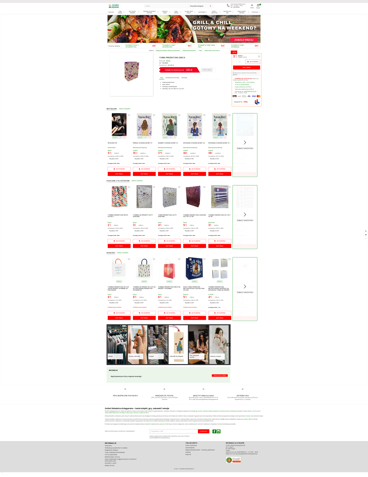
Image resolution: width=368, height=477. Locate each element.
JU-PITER (210, 294)
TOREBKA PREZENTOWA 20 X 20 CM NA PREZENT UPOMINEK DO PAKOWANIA (118, 288)
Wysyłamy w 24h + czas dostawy (245, 82)
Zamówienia (189, 448)
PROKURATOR (112, 143)
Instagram (219, 431)
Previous (109, 28)
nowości (248, 416)
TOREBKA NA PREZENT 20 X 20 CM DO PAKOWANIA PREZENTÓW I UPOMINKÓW (144, 288)
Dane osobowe (191, 445)
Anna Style (211, 222)
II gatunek (153, 424)
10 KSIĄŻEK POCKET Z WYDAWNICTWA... (132, 46)
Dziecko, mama (215, 356)
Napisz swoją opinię (220, 375)
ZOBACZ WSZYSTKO (245, 148)
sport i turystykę (119, 412)
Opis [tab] (161, 77)
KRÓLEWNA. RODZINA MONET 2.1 (219, 143)
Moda (110, 356)
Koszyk (258, 8)
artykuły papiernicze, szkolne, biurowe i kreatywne (222, 411)
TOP (124, 137)
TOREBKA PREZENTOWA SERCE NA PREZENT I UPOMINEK (169, 287)
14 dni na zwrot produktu (242, 84)
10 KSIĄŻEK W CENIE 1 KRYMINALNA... (237, 46)
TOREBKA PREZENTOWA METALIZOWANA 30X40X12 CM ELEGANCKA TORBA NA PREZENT (219, 288)
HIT (120, 137)
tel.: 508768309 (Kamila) (249, 91)
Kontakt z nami (110, 463)
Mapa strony (109, 465)
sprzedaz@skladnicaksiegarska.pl (246, 454)
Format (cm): (163, 65)
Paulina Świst (111, 147)
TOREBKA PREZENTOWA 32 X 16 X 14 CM (219, 215)
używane (162, 424)
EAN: (160, 63)
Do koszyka (252, 62)
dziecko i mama (252, 411)
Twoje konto (191, 443)
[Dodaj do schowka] (259, 56)
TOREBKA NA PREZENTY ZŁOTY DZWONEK (143, 215)
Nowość (115, 137)
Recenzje (184, 77)
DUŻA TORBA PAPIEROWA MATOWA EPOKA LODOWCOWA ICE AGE (194, 288)
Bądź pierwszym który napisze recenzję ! (126, 376)
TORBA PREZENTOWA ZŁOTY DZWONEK (167, 215)
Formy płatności (111, 454)
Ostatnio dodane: (114, 46)
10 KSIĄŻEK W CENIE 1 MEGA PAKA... (206, 46)
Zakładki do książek (176, 356)
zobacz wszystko (124, 109)
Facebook (214, 431)
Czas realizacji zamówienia (115, 452)
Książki (151, 356)
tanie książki (192, 411)
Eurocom (185, 294)
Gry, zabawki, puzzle (194, 356)
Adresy (188, 452)
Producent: (162, 61)
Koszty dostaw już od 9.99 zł (243, 87)
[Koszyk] (258, 6)
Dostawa (108, 445)
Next (258, 28)
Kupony (188, 454)
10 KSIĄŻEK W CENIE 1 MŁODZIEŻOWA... (168, 46)
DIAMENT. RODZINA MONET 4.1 (168, 143)
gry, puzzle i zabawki (202, 411)
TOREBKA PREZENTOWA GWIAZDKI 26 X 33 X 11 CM (194, 215)
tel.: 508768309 (235, 7)
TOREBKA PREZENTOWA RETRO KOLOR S (118, 215)
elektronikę (112, 412)
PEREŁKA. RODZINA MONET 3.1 (142, 143)
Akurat (110, 150)
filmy (147, 412)
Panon (168, 61)
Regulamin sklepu (111, 450)
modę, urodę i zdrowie (131, 412)
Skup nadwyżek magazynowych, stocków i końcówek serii (120, 460)
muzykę (140, 412)
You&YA (135, 150)
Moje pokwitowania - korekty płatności (200, 450)
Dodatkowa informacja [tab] (172, 77)
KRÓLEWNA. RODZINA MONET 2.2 (194, 143)
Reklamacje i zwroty (112, 457)
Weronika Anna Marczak (140, 147)
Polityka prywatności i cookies (116, 448)
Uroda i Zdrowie (134, 356)
